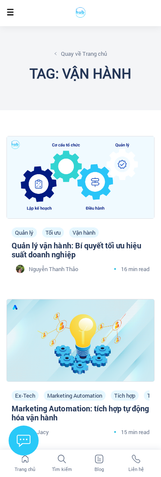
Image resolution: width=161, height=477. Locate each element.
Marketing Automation (74, 395)
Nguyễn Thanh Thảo (53, 269)
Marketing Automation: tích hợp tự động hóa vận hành (80, 413)
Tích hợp (124, 395)
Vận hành (84, 232)
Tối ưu (53, 232)
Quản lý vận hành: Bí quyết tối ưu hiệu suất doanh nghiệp (76, 250)
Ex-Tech (25, 395)
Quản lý (24, 232)
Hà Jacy (39, 432)
